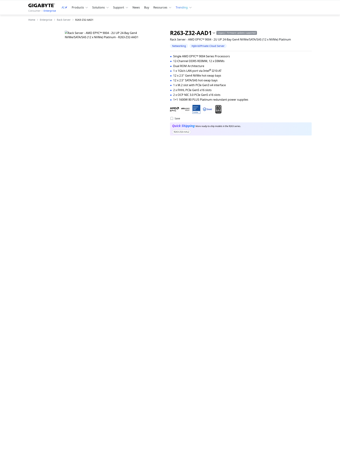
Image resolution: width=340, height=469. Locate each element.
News (136, 7)
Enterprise (50, 10)
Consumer (34, 10)
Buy (146, 7)
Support (118, 7)
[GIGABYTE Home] (41, 4)
